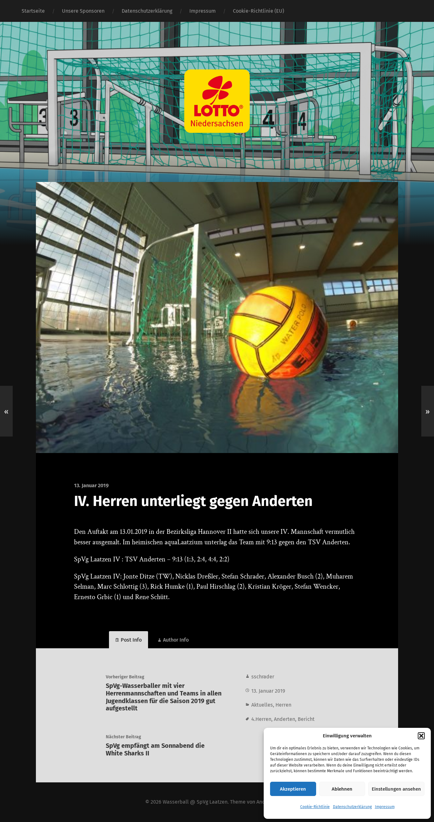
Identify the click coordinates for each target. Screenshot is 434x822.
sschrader (262, 677)
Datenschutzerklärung (352, 807)
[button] (421, 736)
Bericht (306, 719)
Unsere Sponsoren (83, 11)
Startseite (33, 11)
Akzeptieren (293, 789)
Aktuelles (262, 705)
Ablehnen (342, 789)
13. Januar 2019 (268, 691)
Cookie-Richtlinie (315, 807)
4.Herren (261, 719)
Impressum (385, 807)
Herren (283, 705)
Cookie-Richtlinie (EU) (258, 11)
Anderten (284, 719)
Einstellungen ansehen (396, 789)
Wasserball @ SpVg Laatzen (195, 802)
